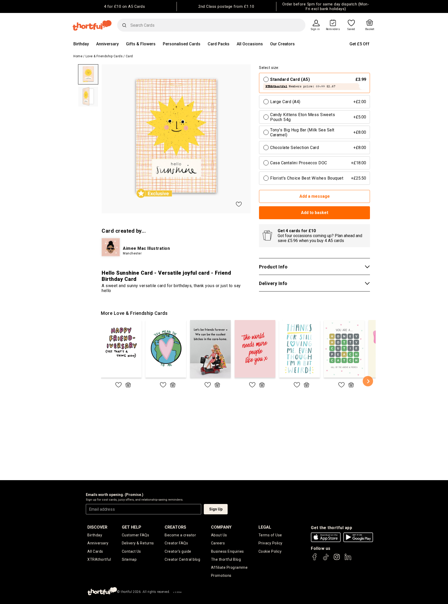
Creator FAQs (176, 543)
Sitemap (129, 559)
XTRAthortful (99, 559)
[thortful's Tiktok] (326, 559)
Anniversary (107, 43)
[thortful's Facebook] (315, 559)
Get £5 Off (359, 43)
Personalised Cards (181, 43)
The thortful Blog (226, 559)
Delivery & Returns (138, 543)
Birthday (81, 43)
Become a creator (180, 535)
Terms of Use (270, 535)
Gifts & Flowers (141, 43)
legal (264, 527)
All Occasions (250, 43)
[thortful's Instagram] (337, 559)
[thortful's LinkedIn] (348, 559)
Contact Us (131, 551)
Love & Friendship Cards (104, 56)
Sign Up (215, 509)
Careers (218, 543)
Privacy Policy (270, 543)
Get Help (131, 527)
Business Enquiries (227, 551)
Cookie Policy (270, 551)
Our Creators (282, 43)
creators (175, 527)
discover (97, 527)
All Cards (95, 551)
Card (129, 56)
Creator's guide (178, 551)
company (221, 527)
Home (77, 56)
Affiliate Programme (229, 567)
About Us (219, 535)
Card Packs (218, 43)
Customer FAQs (135, 535)
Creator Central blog (182, 559)
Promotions (221, 575)
